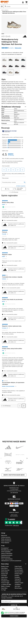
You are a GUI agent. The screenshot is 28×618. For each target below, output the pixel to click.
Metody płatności (5, 557)
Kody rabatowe (5, 542)
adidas (6, 36)
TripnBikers (18, 584)
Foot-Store (4, 575)
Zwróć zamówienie (14, 516)
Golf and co (4, 579)
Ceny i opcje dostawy (7, 559)
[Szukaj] (5, 6)
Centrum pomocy (5, 537)
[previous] (1, 458)
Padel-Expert (18, 566)
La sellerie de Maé (6, 584)
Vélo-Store (17, 586)
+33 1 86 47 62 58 (14, 492)
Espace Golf (4, 573)
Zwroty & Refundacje (6, 553)
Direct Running (5, 570)
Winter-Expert (18, 588)
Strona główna (4, 10)
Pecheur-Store (18, 568)
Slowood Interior (19, 572)
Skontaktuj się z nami (14, 487)
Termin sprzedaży (6, 551)
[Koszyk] (26, 2)
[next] (27, 458)
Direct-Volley (4, 572)
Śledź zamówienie (6, 539)
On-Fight (3, 590)
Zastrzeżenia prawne (6, 555)
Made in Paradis (5, 586)
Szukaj (8, 6)
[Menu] (2, 6)
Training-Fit (18, 579)
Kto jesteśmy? (5, 548)
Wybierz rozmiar (14, 616)
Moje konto (4, 535)
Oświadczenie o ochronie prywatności (11, 560)
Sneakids (17, 577)
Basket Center (5, 566)
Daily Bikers (4, 568)
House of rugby (5, 583)
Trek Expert (18, 581)
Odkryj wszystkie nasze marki (14, 475)
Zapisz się (14, 605)
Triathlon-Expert (19, 583)
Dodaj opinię (18, 48)
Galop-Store (4, 577)
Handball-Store (5, 581)
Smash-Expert (18, 573)
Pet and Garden (19, 570)
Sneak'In (17, 575)
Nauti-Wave (4, 588)
